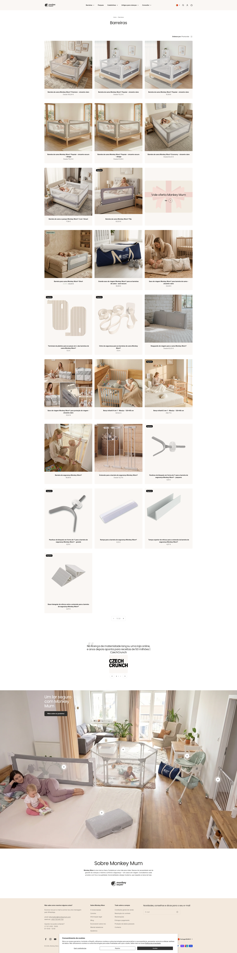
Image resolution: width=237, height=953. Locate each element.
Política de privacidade (153, 943)
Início (114, 17)
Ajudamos (93, 931)
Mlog (92, 920)
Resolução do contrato (122, 913)
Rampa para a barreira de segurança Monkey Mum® (118, 540)
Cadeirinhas (111, 5)
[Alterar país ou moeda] (178, 5)
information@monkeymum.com (60, 917)
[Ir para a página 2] (123, 618)
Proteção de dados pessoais (124, 924)
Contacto (118, 927)
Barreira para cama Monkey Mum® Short (68, 281)
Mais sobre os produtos (55, 713)
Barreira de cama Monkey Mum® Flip (118, 219)
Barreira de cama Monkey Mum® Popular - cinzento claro (118, 92)
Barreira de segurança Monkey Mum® (68, 475)
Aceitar (155, 948)
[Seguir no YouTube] (55, 939)
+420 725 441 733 (57, 919)
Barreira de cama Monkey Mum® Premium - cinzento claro (68, 92)
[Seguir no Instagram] (50, 939)
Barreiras (89, 5)
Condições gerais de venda (124, 910)
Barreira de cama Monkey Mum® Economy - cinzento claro (169, 154)
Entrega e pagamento (122, 920)
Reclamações (119, 917)
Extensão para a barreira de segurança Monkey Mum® (118, 475)
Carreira (93, 913)
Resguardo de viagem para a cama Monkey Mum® (169, 346)
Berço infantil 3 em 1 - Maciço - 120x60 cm (168, 410)
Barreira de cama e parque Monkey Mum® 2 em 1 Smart (68, 219)
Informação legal (96, 917)
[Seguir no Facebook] (45, 939)
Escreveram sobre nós (98, 924)
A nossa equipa (95, 910)
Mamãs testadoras (96, 927)
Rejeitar (117, 948)
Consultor (145, 5)
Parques (101, 5)
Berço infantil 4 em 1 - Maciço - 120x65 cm (118, 410)
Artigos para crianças (129, 5)
